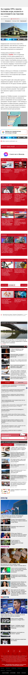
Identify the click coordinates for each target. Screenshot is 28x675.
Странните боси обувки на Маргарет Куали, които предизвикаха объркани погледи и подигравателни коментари (19, 584)
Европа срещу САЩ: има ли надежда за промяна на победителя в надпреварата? (6, 272)
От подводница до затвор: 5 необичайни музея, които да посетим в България (20, 222)
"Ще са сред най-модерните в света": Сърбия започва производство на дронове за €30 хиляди (13, 426)
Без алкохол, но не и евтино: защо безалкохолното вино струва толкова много (13, 565)
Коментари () (23, 21)
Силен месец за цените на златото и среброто (11, 430)
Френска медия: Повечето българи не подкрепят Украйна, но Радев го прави (20, 247)
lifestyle (5, 347)
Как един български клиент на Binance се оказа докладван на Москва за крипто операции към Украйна (12, 421)
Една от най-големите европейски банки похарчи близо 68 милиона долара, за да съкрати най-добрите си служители (13, 415)
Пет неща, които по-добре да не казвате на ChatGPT (20, 300)
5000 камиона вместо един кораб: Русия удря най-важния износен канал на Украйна (18, 460)
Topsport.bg (20, 668)
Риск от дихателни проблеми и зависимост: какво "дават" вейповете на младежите (17, 366)
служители (7, 141)
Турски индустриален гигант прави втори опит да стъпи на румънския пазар (13, 401)
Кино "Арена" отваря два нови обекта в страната (17, 465)
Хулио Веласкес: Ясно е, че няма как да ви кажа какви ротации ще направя (13, 615)
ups (16, 141)
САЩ (4, 141)
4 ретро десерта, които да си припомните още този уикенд (6, 301)
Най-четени (20, 382)
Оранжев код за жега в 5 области (18, 527)
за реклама (12, 672)
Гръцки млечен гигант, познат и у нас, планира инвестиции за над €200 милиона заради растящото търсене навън (18, 484)
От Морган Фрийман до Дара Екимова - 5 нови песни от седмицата (17, 350)
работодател (12, 141)
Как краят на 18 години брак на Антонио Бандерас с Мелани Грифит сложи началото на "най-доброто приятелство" (18, 592)
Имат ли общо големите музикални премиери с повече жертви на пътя (18, 360)
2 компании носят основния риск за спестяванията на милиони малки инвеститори (6, 197)
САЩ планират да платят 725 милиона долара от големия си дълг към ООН (12, 516)
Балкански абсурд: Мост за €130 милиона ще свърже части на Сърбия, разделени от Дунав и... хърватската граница (14, 341)
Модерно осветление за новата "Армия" (17, 633)
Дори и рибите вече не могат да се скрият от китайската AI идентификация (18, 471)
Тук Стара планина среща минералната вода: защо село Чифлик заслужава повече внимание (7, 222)
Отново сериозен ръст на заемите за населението (6, 171)
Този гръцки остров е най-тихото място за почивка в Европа (18, 377)
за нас (18, 672)
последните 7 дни (7, 444)
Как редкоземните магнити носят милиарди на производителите (12, 410)
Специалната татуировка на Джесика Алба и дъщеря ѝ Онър (19, 576)
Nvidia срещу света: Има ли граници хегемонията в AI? (20, 271)
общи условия (5, 672)
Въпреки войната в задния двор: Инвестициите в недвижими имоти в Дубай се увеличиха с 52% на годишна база (12, 395)
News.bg (2, 668)
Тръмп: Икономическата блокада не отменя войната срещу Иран (19, 521)
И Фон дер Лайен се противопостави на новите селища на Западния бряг (19, 535)
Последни (7, 382)
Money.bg (8, 668)
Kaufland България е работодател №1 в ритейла (20, 171)
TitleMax (10, 54)
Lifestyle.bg (13, 668)
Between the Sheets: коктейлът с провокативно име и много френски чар (17, 355)
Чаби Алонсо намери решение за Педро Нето (17, 619)
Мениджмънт (8, 21)
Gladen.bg (3, 670)
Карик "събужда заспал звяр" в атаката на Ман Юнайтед (18, 627)
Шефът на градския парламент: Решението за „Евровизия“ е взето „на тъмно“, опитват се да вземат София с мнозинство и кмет (7, 248)
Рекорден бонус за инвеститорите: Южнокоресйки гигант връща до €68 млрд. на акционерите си (13, 390)
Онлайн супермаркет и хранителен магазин (18, 490)
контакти (24, 672)
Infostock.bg (8, 670)
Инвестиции (3, 344)
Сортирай (11, 285)
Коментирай (24, 285)
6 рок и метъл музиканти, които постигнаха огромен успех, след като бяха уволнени (19, 570)
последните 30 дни (20, 444)
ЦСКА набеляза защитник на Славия (18, 640)
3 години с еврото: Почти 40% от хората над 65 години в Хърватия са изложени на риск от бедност (20, 198)
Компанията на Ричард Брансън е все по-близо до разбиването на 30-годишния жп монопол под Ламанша (18, 477)
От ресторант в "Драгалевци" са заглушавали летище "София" (17, 542)
